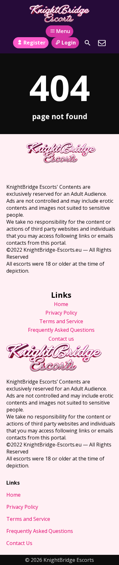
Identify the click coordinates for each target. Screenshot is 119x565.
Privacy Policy (61, 312)
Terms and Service (61, 321)
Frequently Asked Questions (61, 329)
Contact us (61, 338)
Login (69, 42)
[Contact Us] (102, 43)
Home (61, 304)
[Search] (87, 43)
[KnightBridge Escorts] (59, 14)
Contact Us (19, 543)
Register (34, 42)
